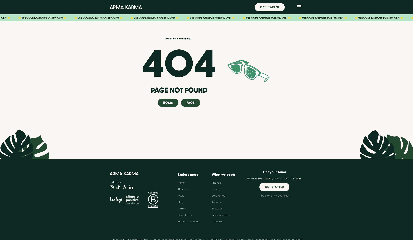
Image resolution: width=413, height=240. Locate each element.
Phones (216, 182)
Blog (180, 202)
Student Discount (188, 221)
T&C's (263, 195)
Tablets (216, 202)
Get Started (269, 7)
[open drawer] (299, 7)
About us (183, 189)
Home (168, 103)
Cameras (217, 221)
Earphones (218, 195)
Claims (182, 208)
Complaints (185, 215)
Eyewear (217, 208)
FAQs (190, 103)
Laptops (217, 189)
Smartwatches (220, 215)
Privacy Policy (281, 195)
